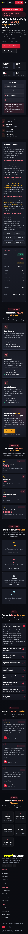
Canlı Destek (5, 917)
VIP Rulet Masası (11, 95)
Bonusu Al (9, 431)
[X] (10, 865)
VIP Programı (5, 883)
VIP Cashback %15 (6, 897)
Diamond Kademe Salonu (13, 100)
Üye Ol (10, 2)
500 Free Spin (5, 893)
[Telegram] (3, 865)
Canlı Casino (5, 876)
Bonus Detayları (9, 51)
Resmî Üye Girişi (11, 86)
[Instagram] (14, 865)
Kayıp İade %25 (5, 900)
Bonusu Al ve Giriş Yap (11, 46)
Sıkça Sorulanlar (5, 911)
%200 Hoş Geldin (6, 890)
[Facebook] (7, 865)
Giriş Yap (19, 2)
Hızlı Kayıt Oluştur (12, 90)
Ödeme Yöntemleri (6, 914)
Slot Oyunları (5, 879)
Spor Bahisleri (5, 873)
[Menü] (25, 2)
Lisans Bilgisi (5, 908)
